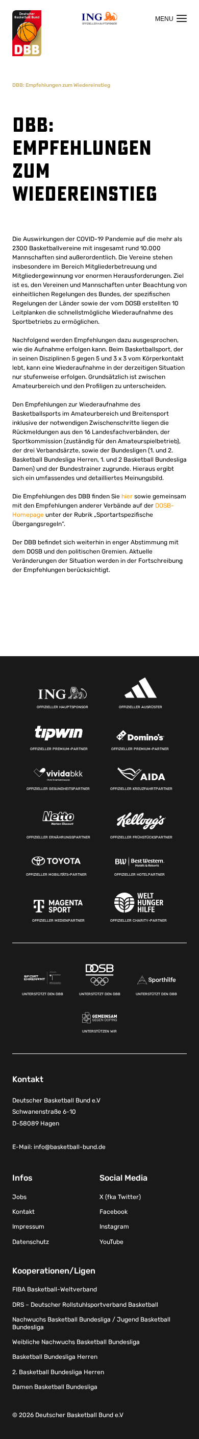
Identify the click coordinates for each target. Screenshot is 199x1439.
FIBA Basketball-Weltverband (54, 1289)
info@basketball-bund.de (70, 1146)
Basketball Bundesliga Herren (54, 1356)
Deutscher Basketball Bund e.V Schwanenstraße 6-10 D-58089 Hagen (56, 1112)
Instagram (114, 1226)
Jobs (19, 1197)
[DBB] (26, 33)
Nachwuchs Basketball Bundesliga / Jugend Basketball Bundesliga (91, 1323)
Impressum (28, 1226)
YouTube (111, 1241)
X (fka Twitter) (120, 1197)
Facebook (114, 1211)
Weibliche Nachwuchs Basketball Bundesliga (76, 1342)
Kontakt (23, 1211)
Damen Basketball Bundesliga (54, 1386)
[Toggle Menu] (171, 18)
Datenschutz (30, 1241)
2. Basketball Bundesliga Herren (58, 1372)
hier (127, 496)
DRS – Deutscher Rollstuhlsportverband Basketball (85, 1304)
